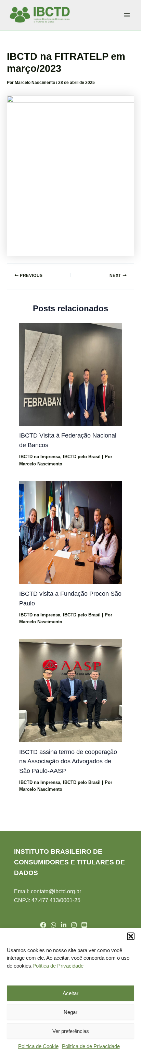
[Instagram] (74, 925)
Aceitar (70, 993)
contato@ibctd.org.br (56, 891)
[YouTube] (84, 925)
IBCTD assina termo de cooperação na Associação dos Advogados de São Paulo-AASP (68, 761)
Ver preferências (70, 1031)
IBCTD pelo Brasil (82, 456)
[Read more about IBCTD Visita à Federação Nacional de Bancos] (70, 374)
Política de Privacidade (58, 966)
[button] (130, 936)
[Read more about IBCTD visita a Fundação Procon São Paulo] (70, 532)
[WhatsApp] (53, 925)
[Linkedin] (64, 925)
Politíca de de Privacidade (91, 1046)
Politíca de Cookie (38, 1046)
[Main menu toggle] (127, 15)
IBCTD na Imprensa (39, 456)
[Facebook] (43, 925)
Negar (70, 1012)
